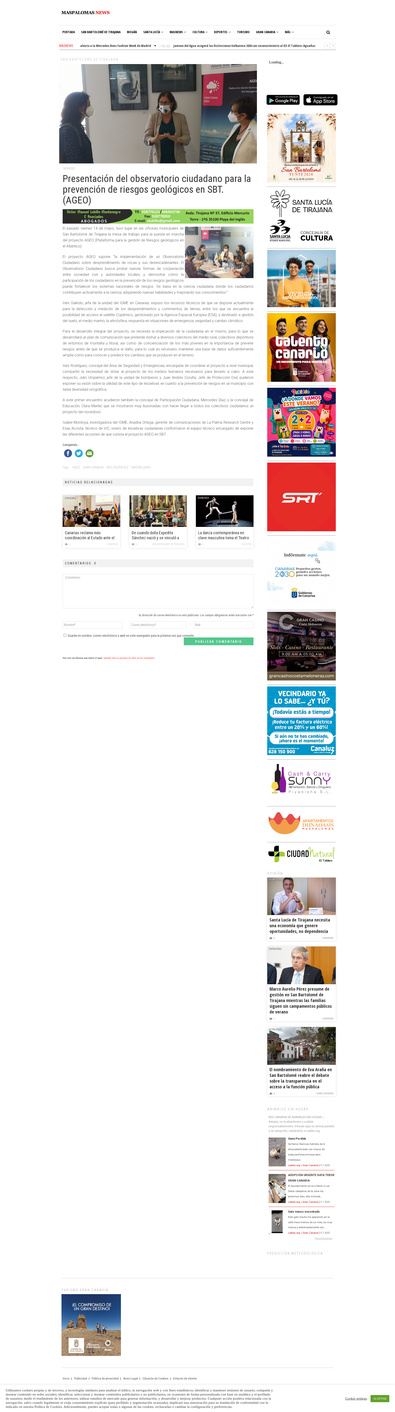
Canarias (112, 544)
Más (288, 32)
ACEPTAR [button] (380, 1398)
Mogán (132, 32)
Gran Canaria (265, 32)
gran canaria (93, 467)
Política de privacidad (105, 1378)
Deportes (220, 32)
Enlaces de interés (185, 1378)
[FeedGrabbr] (301, 1238)
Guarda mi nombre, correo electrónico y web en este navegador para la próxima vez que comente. (131, 635)
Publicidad (80, 1378)
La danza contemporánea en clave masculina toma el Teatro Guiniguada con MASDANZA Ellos (223, 535)
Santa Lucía (151, 32)
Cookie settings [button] (356, 1398)
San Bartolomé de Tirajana (100, 32)
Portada (68, 32)
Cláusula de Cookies (155, 1378)
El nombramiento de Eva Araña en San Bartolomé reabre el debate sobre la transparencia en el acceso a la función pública (301, 1078)
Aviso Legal (130, 1378)
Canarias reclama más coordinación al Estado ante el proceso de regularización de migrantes (90, 535)
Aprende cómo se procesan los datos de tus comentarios (128, 658)
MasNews (176, 32)
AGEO (76, 467)
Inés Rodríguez (117, 467)
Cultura (198, 32)
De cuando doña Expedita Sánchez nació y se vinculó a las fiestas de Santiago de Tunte (158, 535)
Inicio (66, 1378)
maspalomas (141, 467)
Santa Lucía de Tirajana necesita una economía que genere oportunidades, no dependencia (300, 925)
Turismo (243, 32)
